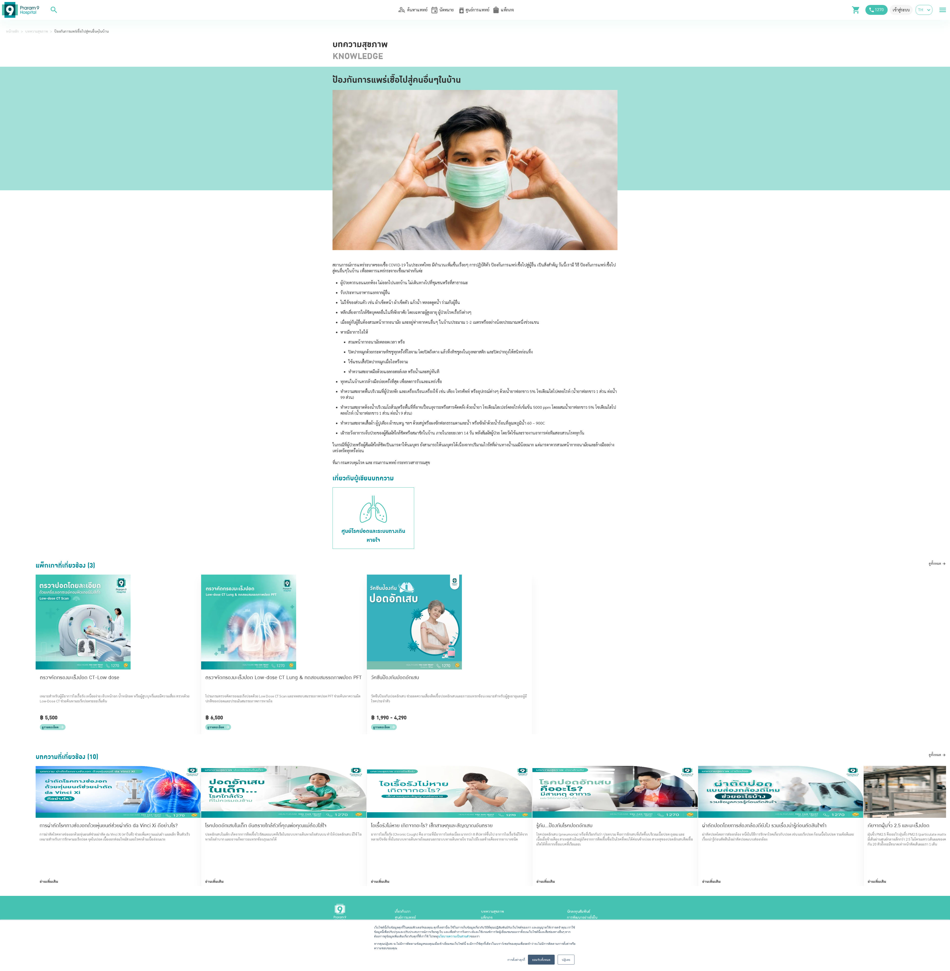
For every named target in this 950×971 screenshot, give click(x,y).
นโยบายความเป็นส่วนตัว (454, 936)
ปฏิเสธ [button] (566, 959)
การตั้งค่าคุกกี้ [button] (516, 959)
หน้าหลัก (12, 31)
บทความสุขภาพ (36, 31)
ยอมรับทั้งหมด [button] (541, 959)
